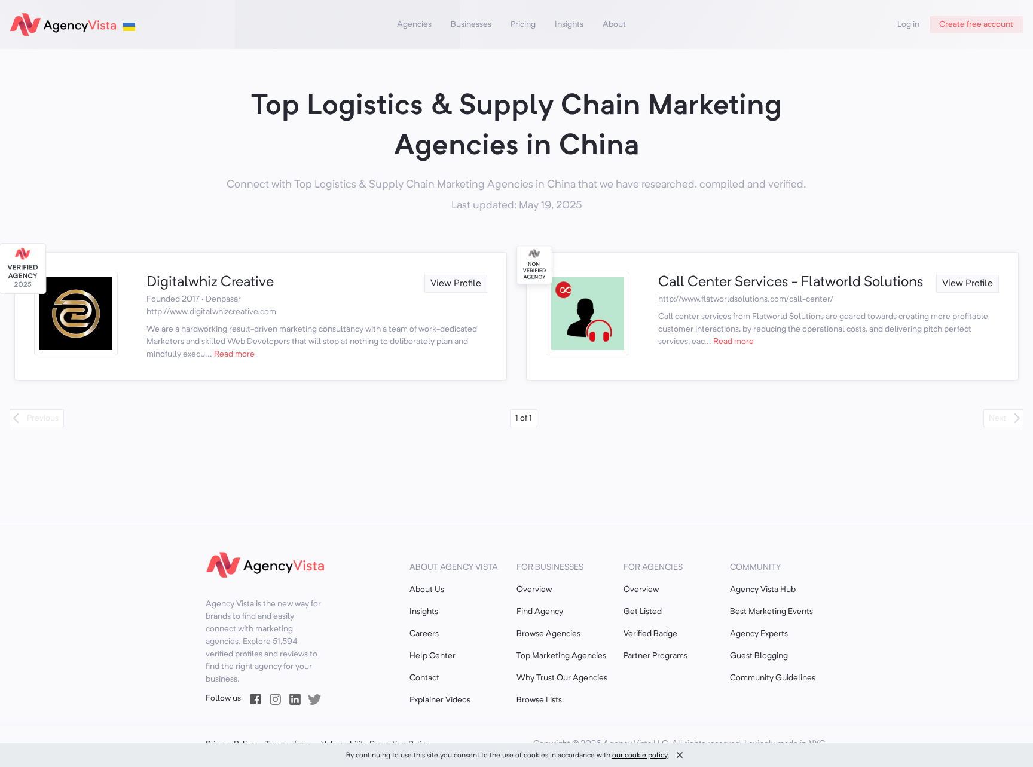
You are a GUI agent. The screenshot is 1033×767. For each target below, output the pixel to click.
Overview (534, 589)
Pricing (523, 24)
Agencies (414, 24)
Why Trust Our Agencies (561, 678)
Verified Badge (650, 634)
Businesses (471, 24)
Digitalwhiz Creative (210, 282)
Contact (424, 678)
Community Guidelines (772, 678)
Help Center (432, 656)
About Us (426, 589)
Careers (424, 634)
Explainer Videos (439, 700)
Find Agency (539, 612)
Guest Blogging (759, 656)
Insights (569, 24)
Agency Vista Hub (763, 589)
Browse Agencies (548, 634)
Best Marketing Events (771, 612)
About (614, 24)
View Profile (455, 284)
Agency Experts (759, 634)
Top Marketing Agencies (561, 656)
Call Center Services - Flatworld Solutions (791, 282)
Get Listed (643, 612)
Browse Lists (539, 700)
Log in (908, 24)
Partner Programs (655, 656)
